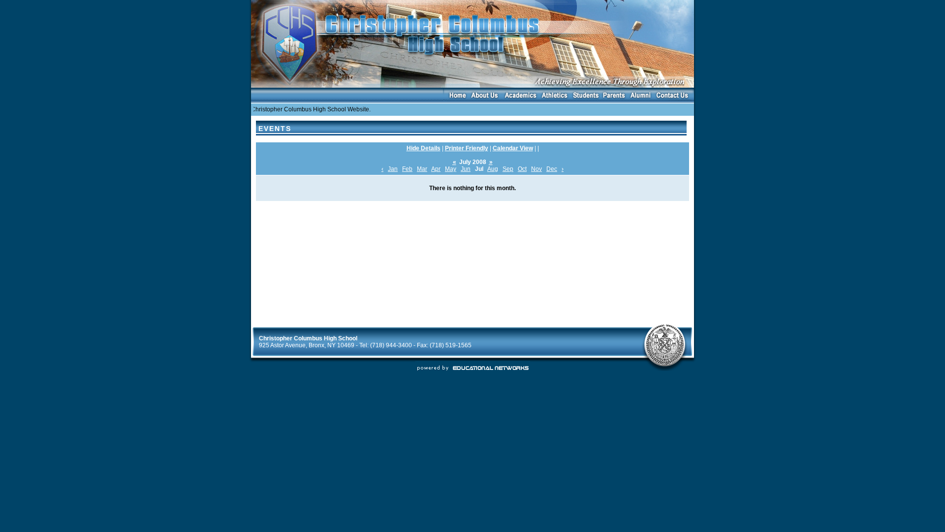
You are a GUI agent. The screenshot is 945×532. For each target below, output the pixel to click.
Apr (436, 169)
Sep (508, 169)
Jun (466, 169)
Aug (492, 169)
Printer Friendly (466, 148)
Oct (522, 169)
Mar (422, 169)
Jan (393, 169)
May (450, 169)
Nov (536, 169)
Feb (407, 169)
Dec (551, 169)
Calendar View (513, 148)
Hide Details (424, 148)
